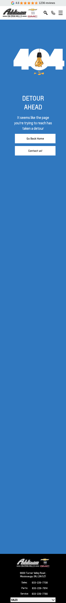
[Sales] (53, 13)
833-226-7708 (40, 582)
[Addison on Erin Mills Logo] (20, 12)
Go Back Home (35, 138)
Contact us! (35, 150)
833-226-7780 (40, 593)
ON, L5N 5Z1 (40, 576)
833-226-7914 (40, 588)
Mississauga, (27, 576)
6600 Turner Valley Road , (33, 572)
